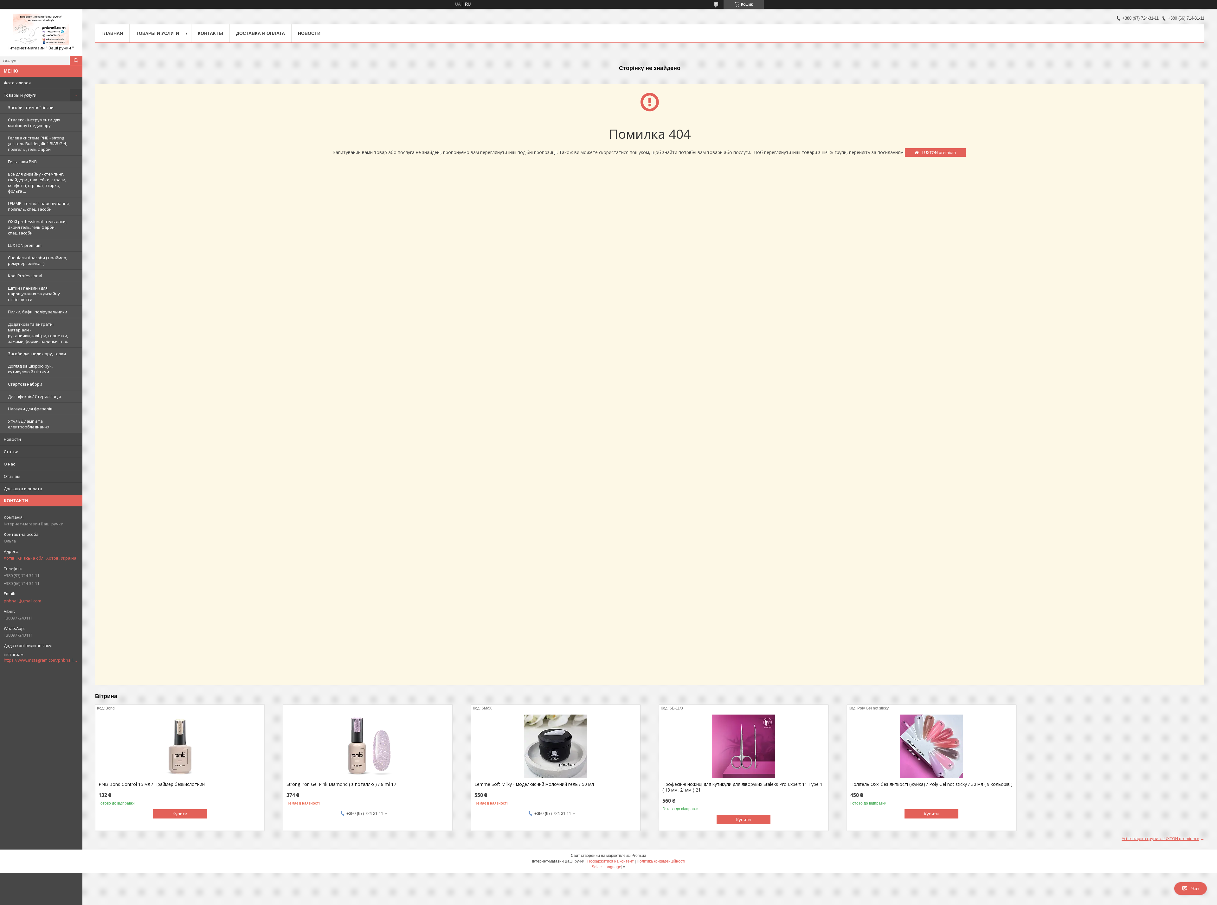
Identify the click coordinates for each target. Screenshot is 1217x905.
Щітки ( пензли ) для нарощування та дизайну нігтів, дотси (34, 293)
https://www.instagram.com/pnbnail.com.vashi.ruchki (41, 660)
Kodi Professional (25, 276)
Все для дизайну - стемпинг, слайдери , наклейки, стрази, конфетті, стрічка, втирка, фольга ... (37, 182)
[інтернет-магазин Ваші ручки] (41, 29)
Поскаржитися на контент (610, 861)
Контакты (210, 33)
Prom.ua (639, 855)
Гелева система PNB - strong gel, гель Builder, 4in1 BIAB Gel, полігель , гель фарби (37, 143)
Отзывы (12, 476)
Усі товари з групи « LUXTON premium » (1160, 838)
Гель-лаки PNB (22, 161)
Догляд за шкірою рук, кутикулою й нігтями (30, 369)
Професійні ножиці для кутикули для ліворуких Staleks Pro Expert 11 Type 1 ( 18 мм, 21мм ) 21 (742, 787)
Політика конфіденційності (661, 861)
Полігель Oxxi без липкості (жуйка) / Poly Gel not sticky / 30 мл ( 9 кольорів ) (931, 784)
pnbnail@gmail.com (22, 601)
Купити (180, 814)
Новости (12, 439)
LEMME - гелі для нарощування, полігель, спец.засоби (39, 206)
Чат (1195, 888)
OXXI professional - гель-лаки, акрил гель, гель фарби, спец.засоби (37, 227)
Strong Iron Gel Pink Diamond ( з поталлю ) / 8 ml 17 (341, 784)
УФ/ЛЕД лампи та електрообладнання (28, 424)
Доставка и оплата (23, 488)
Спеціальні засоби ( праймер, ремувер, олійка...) (37, 260)
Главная (112, 33)
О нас (9, 464)
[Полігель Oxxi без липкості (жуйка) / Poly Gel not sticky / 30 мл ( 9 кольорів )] (931, 746)
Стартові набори (25, 384)
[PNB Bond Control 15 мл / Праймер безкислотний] (179, 746)
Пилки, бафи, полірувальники (37, 312)
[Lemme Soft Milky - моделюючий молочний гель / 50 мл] (555, 746)
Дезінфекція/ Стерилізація (34, 396)
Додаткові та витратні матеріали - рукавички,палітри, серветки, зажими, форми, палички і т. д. (38, 332)
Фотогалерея (17, 83)
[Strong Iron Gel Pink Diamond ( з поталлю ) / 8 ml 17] (367, 746)
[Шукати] (76, 60)
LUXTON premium (25, 245)
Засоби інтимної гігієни (31, 107)
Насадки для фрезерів (30, 409)
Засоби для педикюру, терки (37, 353)
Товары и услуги (20, 95)
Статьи (11, 451)
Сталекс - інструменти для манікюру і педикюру (34, 122)
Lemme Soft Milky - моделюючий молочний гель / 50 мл (534, 784)
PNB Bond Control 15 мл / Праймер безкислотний (152, 784)
